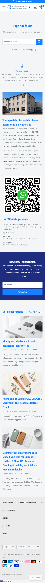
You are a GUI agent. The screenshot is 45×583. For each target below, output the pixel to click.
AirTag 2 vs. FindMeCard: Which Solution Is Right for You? (19, 343)
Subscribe (22, 292)
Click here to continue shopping (22, 49)
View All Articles (35, 312)
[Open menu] (3, 7)
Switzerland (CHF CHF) (26, 547)
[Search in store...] (39, 42)
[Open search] (30, 7)
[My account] (35, 7)
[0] (40, 7)
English (7, 547)
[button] (6, 581)
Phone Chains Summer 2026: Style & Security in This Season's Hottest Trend (22, 403)
